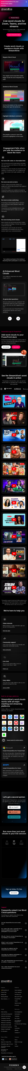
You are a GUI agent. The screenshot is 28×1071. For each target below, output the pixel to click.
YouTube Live (18, 992)
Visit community (7, 649)
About (16, 1038)
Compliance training (5, 1016)
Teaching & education (6, 1018)
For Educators (4, 1029)
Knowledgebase (18, 1010)
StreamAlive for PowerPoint (4, 1048)
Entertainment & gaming (6, 1025)
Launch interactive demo (14, 34)
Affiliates (16, 1028)
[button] (25, 9)
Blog (16, 1024)
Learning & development (6, 1012)
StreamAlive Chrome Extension (5, 1045)
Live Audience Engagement (18, 1019)
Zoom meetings (18, 988)
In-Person (17, 1003)
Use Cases (17, 1016)
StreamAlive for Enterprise (7, 1051)
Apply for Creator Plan (6, 1040)
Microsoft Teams (18, 995)
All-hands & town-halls (6, 1023)
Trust (16, 1042)
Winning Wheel (4, 995)
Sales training (4, 1010)
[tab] (7, 842)
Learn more (3, 5)
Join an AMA (6, 687)
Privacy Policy (9, 1067)
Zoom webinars (18, 990)
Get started (6, 347)
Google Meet (18, 997)
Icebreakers (17, 1012)
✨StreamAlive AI (5, 988)
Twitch (16, 999)
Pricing (2, 1038)
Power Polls (3, 990)
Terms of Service (18, 1067)
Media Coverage (18, 1040)
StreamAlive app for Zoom (7, 1042)
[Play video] (14, 401)
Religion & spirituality (5, 1027)
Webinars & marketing (6, 1021)
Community (17, 1026)
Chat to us (5, 668)
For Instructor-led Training (20, 1022)
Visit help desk (6, 630)
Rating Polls (3, 992)
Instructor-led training (6, 1014)
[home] (6, 9)
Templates (17, 1014)
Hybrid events (18, 1001)
